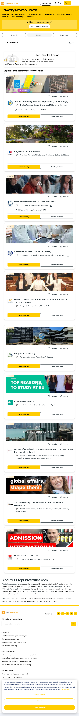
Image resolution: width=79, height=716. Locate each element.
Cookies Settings (39, 694)
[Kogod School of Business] (10, 153)
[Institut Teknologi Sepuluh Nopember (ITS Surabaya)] (10, 103)
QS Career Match (8, 599)
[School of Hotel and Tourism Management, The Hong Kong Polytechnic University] (10, 450)
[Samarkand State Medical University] (10, 253)
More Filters (64, 35)
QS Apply (48, 591)
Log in (60, 3)
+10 (53, 559)
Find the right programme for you (14, 636)
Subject (38, 35)
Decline (39, 701)
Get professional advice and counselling (16, 665)
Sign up (67, 3)
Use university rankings (10, 639)
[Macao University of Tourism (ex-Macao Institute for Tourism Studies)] (10, 301)
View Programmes (57, 116)
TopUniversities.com (9, 584)
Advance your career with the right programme (19, 655)
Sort (70, 43)
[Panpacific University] (10, 355)
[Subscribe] (73, 624)
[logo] (9, 3)
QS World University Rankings (51, 587)
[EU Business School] (10, 403)
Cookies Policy (65, 689)
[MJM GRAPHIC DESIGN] (10, 557)
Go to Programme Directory (39, 26)
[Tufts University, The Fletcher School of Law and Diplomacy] (10, 504)
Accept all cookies (39, 708)
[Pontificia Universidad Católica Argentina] (10, 203)
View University (24, 116)
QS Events (37, 591)
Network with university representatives (16, 661)
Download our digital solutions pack (15, 674)
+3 (51, 205)
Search (13, 35)
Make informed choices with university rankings (19, 658)
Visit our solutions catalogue (12, 677)
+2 (68, 255)
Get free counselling (9, 646)
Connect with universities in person (15, 642)
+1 (51, 306)
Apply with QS (46, 3)
